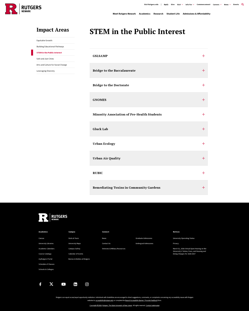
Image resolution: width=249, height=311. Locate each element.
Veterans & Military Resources (113, 248)
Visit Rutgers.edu (151, 4)
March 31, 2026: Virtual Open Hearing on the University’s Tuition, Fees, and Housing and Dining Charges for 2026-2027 (189, 251)
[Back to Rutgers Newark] (53, 218)
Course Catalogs (45, 254)
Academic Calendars (46, 248)
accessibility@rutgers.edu (104, 300)
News (104, 238)
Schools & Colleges (46, 269)
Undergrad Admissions (144, 243)
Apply (166, 4)
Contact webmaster (153, 305)
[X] (51, 284)
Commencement (203, 4)
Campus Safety (74, 248)
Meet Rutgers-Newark (124, 13)
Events (236, 4)
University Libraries (46, 243)
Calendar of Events (75, 254)
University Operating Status (184, 238)
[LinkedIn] (75, 284)
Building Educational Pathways (50, 46)
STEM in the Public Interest (49, 52)
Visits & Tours (73, 238)
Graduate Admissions (144, 238)
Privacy (176, 243)
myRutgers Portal (45, 259)
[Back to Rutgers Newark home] (23, 9)
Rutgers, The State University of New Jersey (117, 305)
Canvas (41, 238)
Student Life (173, 13)
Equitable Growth (44, 40)
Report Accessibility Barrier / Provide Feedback (141, 300)
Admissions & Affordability (196, 13)
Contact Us (106, 243)
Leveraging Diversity (46, 71)
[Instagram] (87, 284)
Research (158, 13)
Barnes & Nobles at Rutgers (79, 259)
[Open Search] (242, 4)
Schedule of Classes (46, 264)
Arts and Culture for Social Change (52, 64)
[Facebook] (40, 284)
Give (173, 4)
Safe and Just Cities (45, 58)
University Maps (74, 243)
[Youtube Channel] (63, 284)
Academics (144, 13)
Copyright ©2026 (96, 305)
